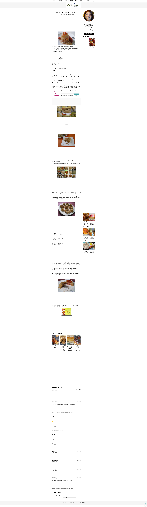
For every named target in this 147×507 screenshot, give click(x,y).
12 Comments (72, 14)
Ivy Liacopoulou (62, 14)
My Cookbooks (78, 0)
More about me (88, 33)
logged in (57, 495)
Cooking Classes (69, 0)
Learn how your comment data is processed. (69, 497)
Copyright (64, 502)
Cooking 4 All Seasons (65, 306)
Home (65, 10)
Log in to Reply (78, 389)
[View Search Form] (94, 1)
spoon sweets (59, 191)
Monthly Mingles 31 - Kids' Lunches (63, 305)
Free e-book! (88, 0)
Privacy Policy (73, 502)
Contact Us (76, 1)
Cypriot (67, 10)
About (60, 0)
